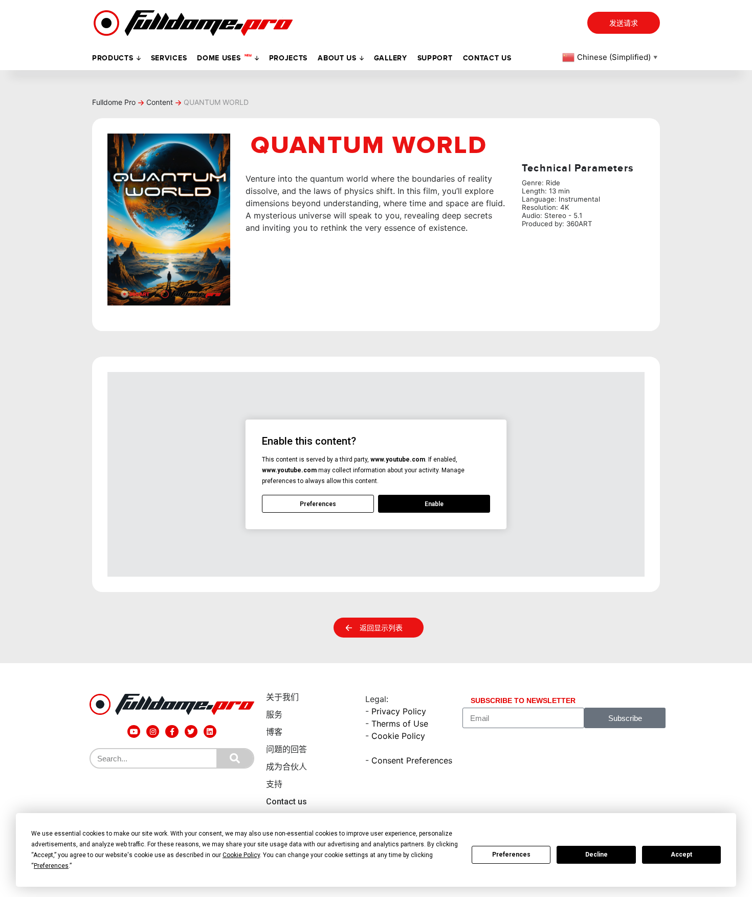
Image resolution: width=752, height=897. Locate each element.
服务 (274, 714)
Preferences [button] (51, 865)
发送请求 (623, 23)
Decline (596, 854)
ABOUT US (337, 58)
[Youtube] (133, 731)
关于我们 (282, 697)
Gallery (390, 58)
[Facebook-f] (171, 731)
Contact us (487, 58)
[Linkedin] (210, 731)
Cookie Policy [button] (241, 855)
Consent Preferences (411, 760)
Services (169, 58)
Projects (288, 58)
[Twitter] (191, 731)
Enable (434, 504)
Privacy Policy (398, 711)
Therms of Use (399, 723)
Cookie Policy (398, 736)
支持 (274, 784)
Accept (681, 854)
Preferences (511, 854)
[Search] (234, 758)
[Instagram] (152, 731)
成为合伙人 (286, 767)
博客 (274, 732)
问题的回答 (286, 749)
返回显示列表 (381, 628)
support (435, 58)
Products (113, 58)
